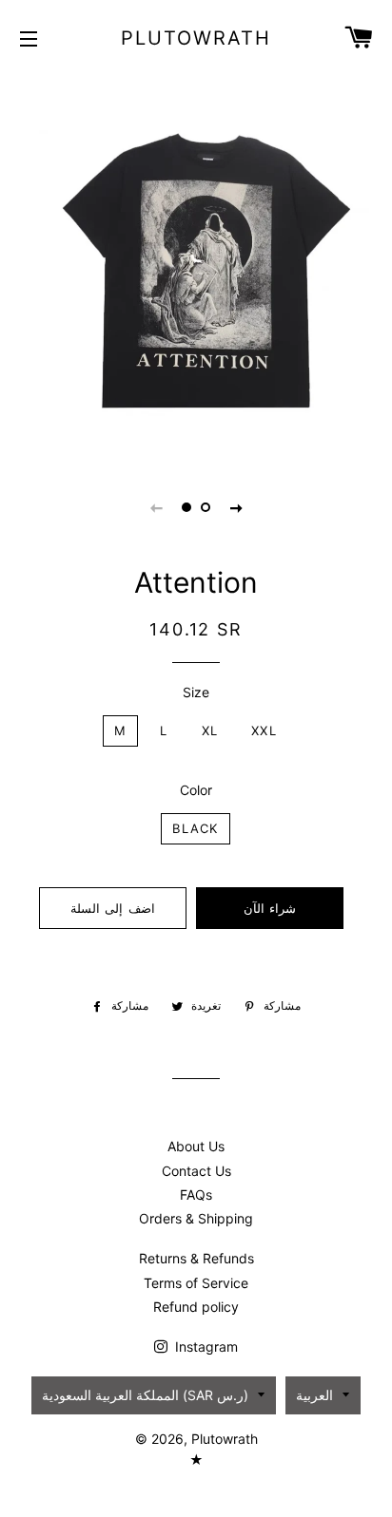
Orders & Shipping (196, 1218)
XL (210, 730)
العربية (314, 1395)
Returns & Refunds (196, 1258)
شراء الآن (270, 908)
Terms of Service (196, 1283)
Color (196, 790)
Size (196, 692)
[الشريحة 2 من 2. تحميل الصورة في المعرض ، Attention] (205, 507)
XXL (264, 730)
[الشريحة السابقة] (156, 507)
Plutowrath (196, 38)
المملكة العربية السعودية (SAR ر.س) (145, 1395)
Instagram (204, 1346)
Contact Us (196, 1171)
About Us (196, 1146)
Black (195, 828)
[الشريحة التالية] (236, 507)
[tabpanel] (196, 267)
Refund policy (196, 1307)
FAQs (196, 1194)
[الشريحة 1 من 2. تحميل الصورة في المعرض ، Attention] (186, 507)
